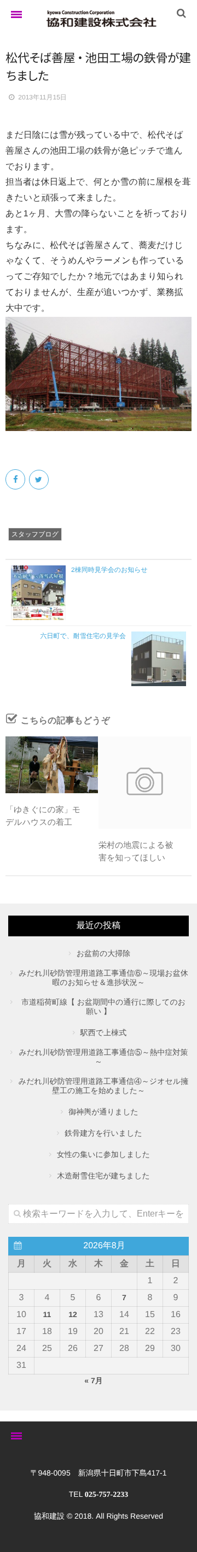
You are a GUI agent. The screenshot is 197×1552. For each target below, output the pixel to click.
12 (72, 1314)
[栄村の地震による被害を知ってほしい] (145, 782)
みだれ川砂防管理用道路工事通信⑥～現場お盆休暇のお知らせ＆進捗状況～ (103, 978)
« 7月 (93, 1380)
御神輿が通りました (103, 1111)
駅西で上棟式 (103, 1032)
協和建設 (49, 1516)
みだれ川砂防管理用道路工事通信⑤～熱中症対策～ (103, 1057)
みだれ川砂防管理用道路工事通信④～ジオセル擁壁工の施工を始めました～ (103, 1086)
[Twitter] (39, 479)
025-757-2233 (106, 1495)
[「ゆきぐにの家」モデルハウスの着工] (51, 764)
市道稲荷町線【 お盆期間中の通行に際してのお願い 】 (103, 1007)
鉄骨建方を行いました (103, 1133)
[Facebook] (16, 479)
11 (47, 1314)
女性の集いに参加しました (103, 1154)
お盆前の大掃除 (104, 953)
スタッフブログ (35, 534)
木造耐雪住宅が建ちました (103, 1175)
